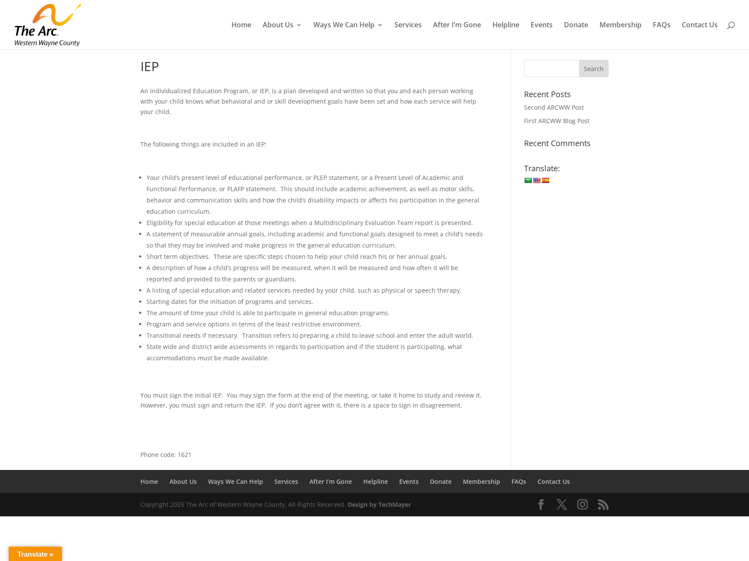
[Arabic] (528, 180)
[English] (537, 180)
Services (408, 25)
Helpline (505, 25)
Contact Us (700, 25)
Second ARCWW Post (554, 107)
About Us (278, 25)
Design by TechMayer (379, 504)
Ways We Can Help (343, 25)
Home (241, 25)
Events (542, 25)
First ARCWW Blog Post (556, 121)
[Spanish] (545, 180)
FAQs (662, 25)
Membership (620, 25)
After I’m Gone (457, 25)
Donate (576, 25)
